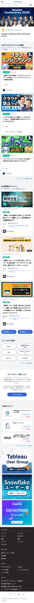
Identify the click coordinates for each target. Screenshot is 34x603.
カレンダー (21, 533)
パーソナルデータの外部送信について (11, 589)
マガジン (3, 536)
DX (14, 270)
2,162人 (28, 441)
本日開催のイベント (8, 332)
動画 (2, 539)
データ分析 (16, 225)
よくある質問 (4, 570)
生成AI (6, 85)
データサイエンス (14, 227)
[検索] (30, 5)
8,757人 (28, 429)
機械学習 (21, 225)
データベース (13, 272)
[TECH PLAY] (17, 1)
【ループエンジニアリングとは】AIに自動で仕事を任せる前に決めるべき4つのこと (17, 160)
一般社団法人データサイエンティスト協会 (21, 411)
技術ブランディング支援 (7, 553)
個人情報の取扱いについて (8, 584)
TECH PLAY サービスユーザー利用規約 (11, 581)
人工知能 (26, 225)
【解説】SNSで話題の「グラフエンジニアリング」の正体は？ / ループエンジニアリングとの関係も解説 (17, 77)
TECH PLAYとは (17, 394)
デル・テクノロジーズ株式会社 (14, 132)
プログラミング (23, 318)
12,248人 (27, 417)
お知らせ (20, 567)
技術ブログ (21, 536)
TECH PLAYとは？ (6, 567)
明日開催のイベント (25, 332)
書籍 (19, 539)
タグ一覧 (3, 544)
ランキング (21, 541)
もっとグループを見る (25, 446)
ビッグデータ (27, 270)
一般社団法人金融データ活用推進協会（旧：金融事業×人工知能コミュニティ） (21, 436)
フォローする (26, 414)
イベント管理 (4, 572)
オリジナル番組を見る (26, 178)
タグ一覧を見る (28, 363)
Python (18, 318)
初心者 (11, 225)
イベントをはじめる (23, 570)
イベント (3, 533)
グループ (3, 541)
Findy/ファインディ (18, 423)
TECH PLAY (9, 90)
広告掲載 (3, 556)
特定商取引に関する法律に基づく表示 (11, 586)
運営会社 (3, 558)
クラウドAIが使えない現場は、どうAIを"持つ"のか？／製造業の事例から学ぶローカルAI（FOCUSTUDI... (16, 119)
